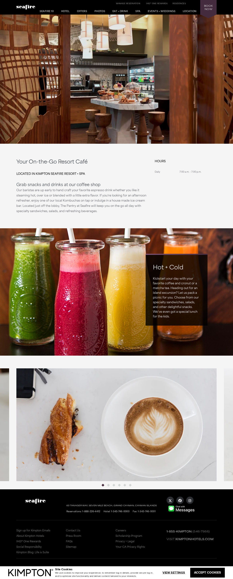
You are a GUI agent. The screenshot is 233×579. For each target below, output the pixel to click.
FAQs (69, 541)
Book (208, 7)
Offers (82, 11)
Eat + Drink (120, 11)
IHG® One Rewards (28, 541)
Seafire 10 (47, 11)
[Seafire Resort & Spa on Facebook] (180, 500)
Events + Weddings (161, 11)
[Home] (25, 10)
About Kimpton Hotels (30, 536)
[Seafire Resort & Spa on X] (170, 500)
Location (190, 11)
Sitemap (71, 546)
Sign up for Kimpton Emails (33, 530)
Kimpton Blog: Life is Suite (32, 552)
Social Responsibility (29, 546)
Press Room (73, 536)
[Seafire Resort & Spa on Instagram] (189, 500)
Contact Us (73, 530)
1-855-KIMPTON (179, 531)
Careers (121, 530)
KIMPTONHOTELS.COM (194, 539)
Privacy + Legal (125, 541)
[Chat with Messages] (181, 512)
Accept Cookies (207, 572)
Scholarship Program (129, 536)
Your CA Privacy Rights (130, 546)
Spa (138, 11)
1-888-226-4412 (91, 511)
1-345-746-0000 (120, 511)
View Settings (174, 572)
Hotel (65, 11)
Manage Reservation (128, 3)
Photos (99, 11)
